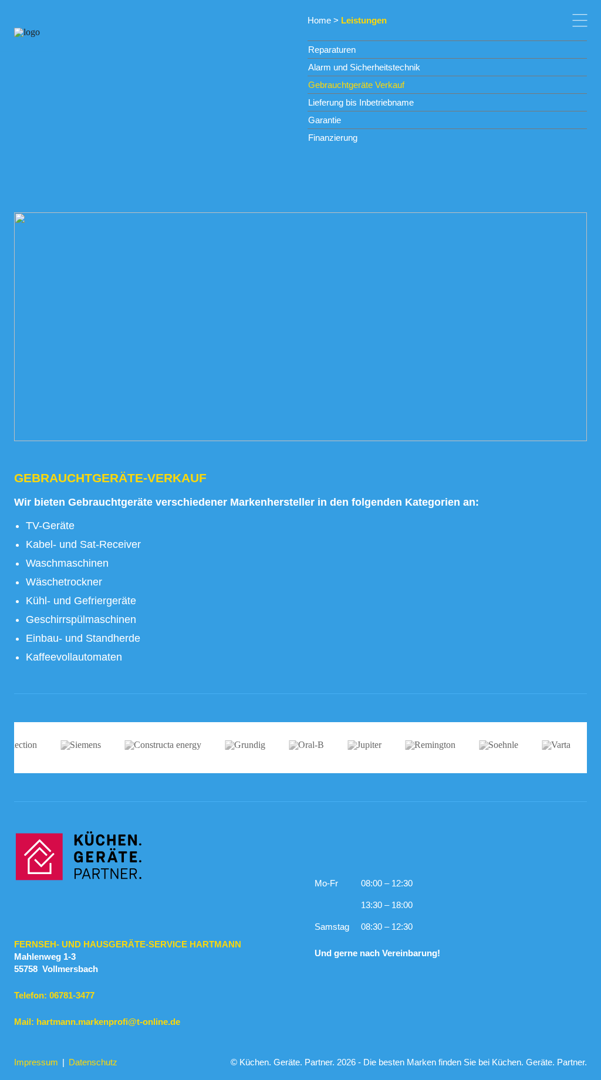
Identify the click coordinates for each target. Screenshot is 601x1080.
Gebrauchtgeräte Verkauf (356, 85)
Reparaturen (332, 50)
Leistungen (364, 20)
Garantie (324, 120)
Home (319, 20)
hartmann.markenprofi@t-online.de (108, 1022)
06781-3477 (71, 995)
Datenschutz (93, 1062)
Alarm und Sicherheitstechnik (364, 67)
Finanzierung (332, 138)
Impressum (36, 1062)
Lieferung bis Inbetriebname (361, 102)
